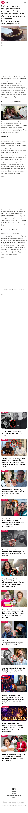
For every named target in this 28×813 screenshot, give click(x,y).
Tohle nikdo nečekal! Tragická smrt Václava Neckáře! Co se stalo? (12, 433)
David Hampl (7, 42)
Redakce (14, 797)
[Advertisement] (14, 60)
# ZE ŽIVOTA (4, 412)
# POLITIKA (4, 590)
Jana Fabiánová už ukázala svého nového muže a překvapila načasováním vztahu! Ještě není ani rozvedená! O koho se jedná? (13, 522)
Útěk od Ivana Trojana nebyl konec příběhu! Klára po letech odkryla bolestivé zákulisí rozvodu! (13, 492)
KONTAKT (14, 793)
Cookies (14, 791)
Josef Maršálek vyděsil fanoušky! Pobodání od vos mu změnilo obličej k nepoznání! (13, 670)
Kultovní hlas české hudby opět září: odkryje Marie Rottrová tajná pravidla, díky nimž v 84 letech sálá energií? (13, 757)
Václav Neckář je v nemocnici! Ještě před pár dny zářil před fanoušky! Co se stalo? (12, 642)
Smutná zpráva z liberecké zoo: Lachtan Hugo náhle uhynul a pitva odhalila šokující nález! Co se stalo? (13, 552)
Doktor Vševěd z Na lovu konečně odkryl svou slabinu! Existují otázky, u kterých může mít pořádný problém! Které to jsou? (13, 699)
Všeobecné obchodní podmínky (14, 795)
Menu (25, 2)
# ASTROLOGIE (5, 707)
